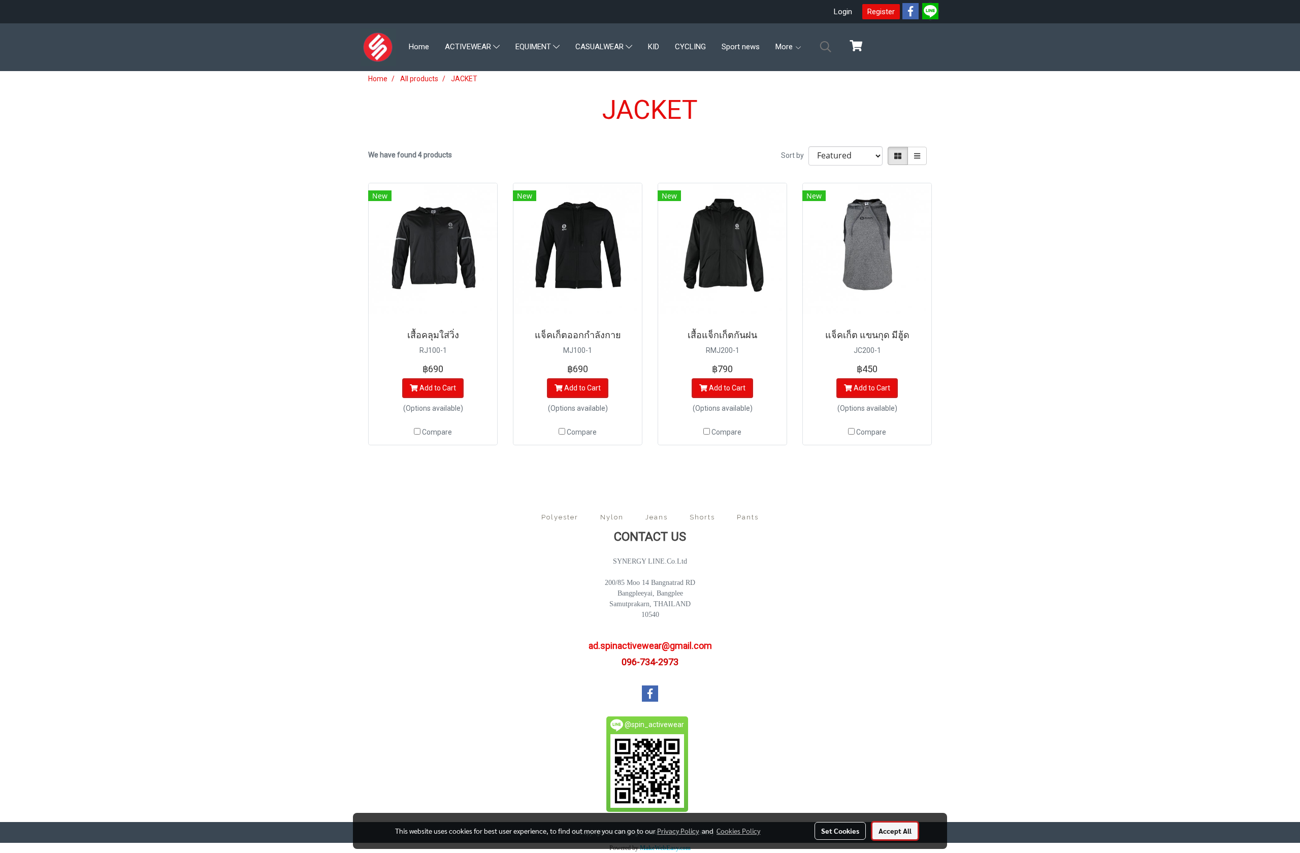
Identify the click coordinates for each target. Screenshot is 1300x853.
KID (653, 46)
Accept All (895, 830)
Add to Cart (437, 388)
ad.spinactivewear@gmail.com (650, 645)
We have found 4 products (410, 155)
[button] (826, 46)
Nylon (612, 517)
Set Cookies (840, 830)
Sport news (741, 46)
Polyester (559, 517)
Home (419, 46)
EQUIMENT (534, 47)
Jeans (656, 517)
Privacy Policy (678, 830)
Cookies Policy (738, 830)
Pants (748, 517)
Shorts (702, 517)
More (785, 46)
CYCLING (690, 46)
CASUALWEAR (600, 47)
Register (881, 11)
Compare (437, 432)
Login (843, 11)
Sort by (794, 155)
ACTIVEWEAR (469, 47)
